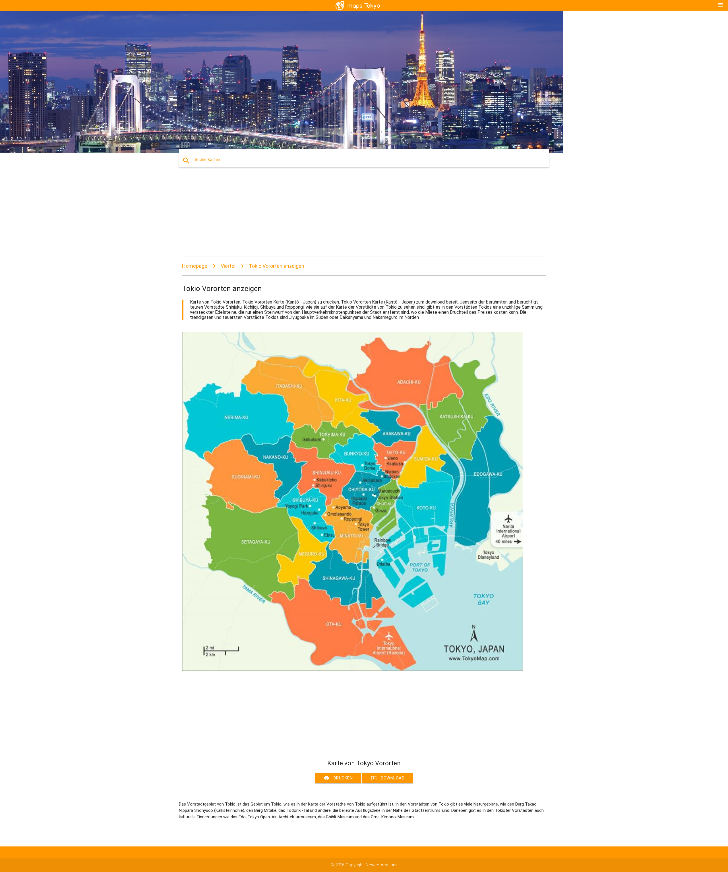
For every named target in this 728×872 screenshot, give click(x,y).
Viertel (228, 266)
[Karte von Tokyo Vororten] (352, 669)
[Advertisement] (352, 217)
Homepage (194, 266)
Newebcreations (382, 864)
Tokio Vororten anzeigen (276, 266)
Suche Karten (207, 159)
